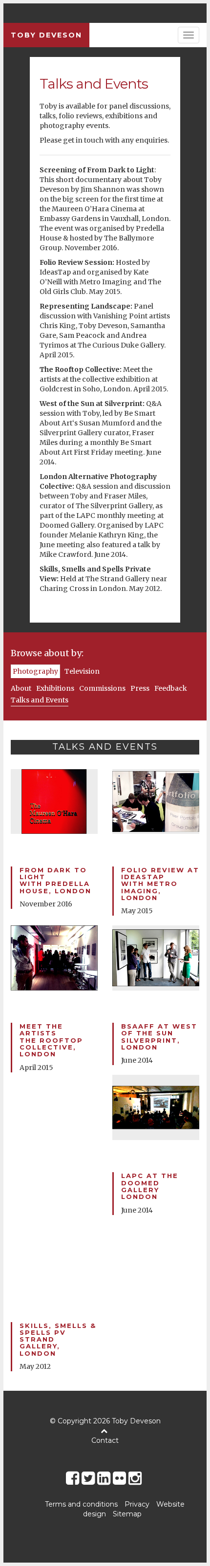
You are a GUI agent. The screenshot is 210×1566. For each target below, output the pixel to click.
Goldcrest (56, 389)
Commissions (102, 688)
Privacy (137, 1504)
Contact (105, 1440)
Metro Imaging (106, 281)
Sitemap (127, 1514)
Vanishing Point (120, 316)
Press (139, 688)
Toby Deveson (46, 35)
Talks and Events (39, 700)
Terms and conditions (81, 1504)
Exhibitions (55, 688)
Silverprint (58, 432)
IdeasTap (55, 272)
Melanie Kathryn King (106, 535)
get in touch (83, 140)
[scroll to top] (105, 1430)
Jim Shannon (103, 189)
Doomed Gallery (67, 525)
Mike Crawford (65, 554)
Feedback (170, 688)
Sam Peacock (82, 335)
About (21, 688)
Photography (35, 671)
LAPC (85, 515)
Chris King (58, 325)
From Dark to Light (120, 170)
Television (82, 671)
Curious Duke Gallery (128, 345)
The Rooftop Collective (80, 369)
